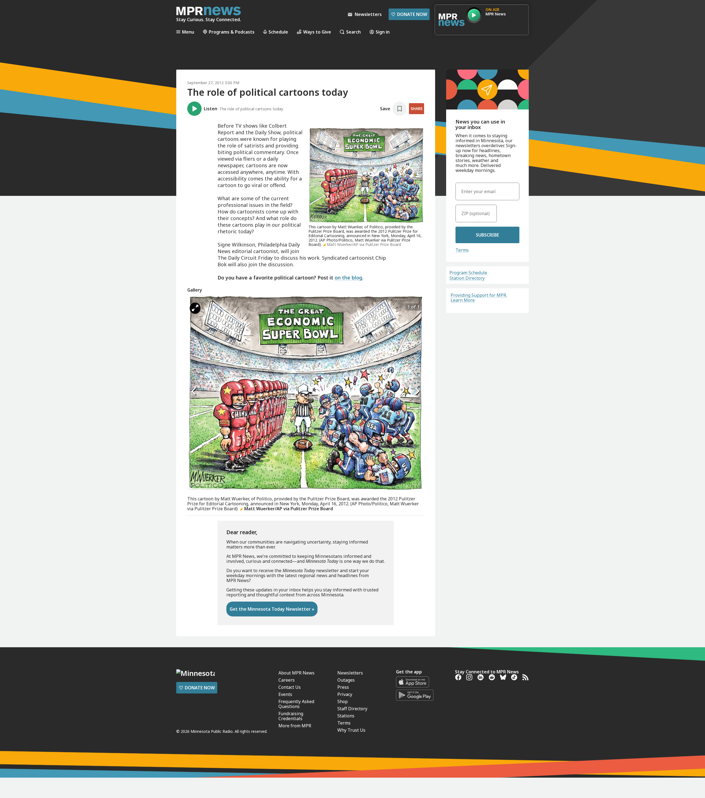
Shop (342, 701)
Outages (346, 680)
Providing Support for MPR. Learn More (479, 297)
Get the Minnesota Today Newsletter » (272, 609)
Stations (345, 716)
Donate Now (409, 14)
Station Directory (467, 278)
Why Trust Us (351, 730)
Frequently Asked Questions (296, 703)
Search (353, 31)
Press (343, 687)
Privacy (344, 694)
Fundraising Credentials (290, 716)
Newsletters (350, 673)
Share (416, 108)
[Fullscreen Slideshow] (195, 308)
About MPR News (296, 673)
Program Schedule (468, 272)
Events (285, 694)
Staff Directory (352, 709)
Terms (462, 250)
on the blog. (349, 277)
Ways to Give (317, 31)
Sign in (383, 31)
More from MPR (294, 726)
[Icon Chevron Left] (194, 391)
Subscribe (487, 235)
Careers (286, 680)
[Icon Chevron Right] (417, 391)
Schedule (278, 31)
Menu (188, 31)
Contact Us (289, 687)
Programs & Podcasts (231, 31)
